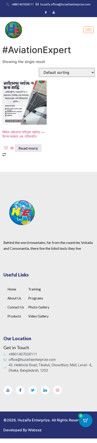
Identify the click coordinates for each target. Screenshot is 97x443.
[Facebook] (45, 12)
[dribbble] (57, 390)
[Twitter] (32, 390)
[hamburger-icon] (88, 30)
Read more (28, 148)
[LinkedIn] (45, 390)
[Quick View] (12, 148)
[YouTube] (53, 12)
